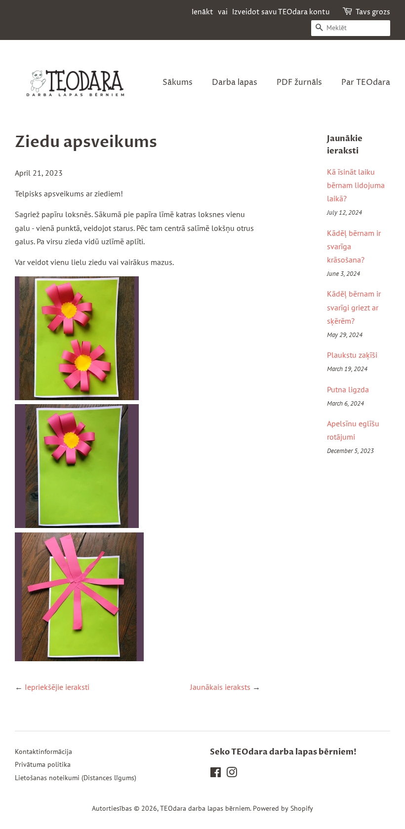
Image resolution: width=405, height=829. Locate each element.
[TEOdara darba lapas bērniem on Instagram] (231, 774)
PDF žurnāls (299, 82)
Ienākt (202, 12)
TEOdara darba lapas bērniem (205, 808)
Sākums (177, 82)
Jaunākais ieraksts (220, 687)
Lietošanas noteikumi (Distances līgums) (75, 777)
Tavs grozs (373, 12)
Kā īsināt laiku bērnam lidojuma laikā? (356, 185)
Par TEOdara (365, 82)
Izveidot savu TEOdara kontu (280, 12)
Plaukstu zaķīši (352, 355)
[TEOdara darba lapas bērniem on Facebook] (215, 774)
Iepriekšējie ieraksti (57, 687)
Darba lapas (234, 82)
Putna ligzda (348, 389)
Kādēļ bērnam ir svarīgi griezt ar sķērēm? (354, 307)
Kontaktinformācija (43, 751)
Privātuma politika (43, 764)
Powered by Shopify (283, 808)
